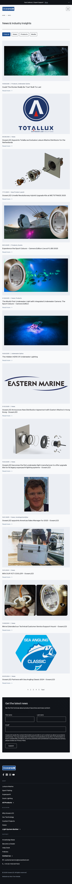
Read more (6, 90)
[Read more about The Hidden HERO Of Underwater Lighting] (36, 330)
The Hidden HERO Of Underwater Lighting (20, 357)
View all (6, 34)
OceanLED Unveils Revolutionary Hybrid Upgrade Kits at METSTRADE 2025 (34, 195)
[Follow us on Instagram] (10, 775)
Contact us (6, 856)
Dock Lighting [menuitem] (7, 798)
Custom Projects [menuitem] (8, 821)
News (15, 34)
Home (3, 15)
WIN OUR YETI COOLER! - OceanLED (18, 573)
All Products (7, 802)
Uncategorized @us (21, 517)
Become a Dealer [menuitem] (8, 844)
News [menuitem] (4, 825)
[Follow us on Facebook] (3, 775)
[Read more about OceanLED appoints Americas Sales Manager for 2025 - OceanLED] (36, 494)
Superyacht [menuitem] (6, 794)
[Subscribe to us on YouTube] (13, 775)
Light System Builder (10, 829)
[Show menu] (68, 9)
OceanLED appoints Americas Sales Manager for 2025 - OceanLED (30, 520)
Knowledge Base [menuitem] (8, 840)
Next (42, 689)
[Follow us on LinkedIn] (7, 775)
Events (20, 245)
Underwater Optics (24, 83)
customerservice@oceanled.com (16, 860)
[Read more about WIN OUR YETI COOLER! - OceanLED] (36, 547)
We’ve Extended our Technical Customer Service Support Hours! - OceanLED (34, 626)
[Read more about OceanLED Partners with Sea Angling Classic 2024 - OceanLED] (36, 653)
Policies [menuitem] (5, 852)
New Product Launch (17, 192)
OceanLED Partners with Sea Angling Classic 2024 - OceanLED (28, 679)
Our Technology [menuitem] (8, 817)
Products (24, 34)
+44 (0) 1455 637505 (12, 864)
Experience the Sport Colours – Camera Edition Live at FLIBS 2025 (30, 248)
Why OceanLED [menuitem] (8, 813)
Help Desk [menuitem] (6, 848)
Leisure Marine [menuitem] (7, 786)
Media (33, 34)
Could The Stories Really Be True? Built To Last (21, 87)
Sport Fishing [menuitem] (7, 790)
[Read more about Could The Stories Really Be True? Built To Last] (36, 61)
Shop (46, 2)
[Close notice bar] (69, 2)
